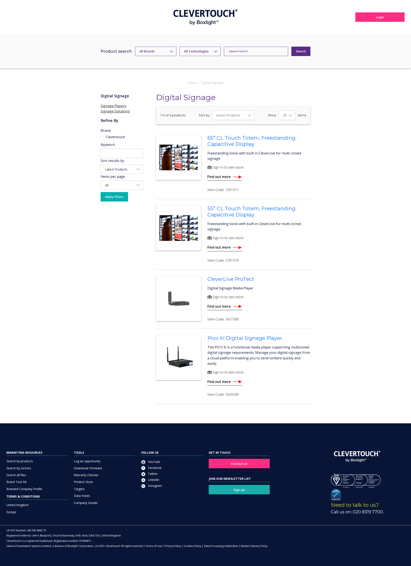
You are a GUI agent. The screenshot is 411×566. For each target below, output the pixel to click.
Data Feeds (82, 496)
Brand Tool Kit (16, 482)
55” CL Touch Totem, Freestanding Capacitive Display (251, 211)
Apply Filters (114, 197)
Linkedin (153, 480)
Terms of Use (154, 546)
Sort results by (112, 160)
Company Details (86, 503)
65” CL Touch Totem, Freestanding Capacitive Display (251, 141)
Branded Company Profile (24, 489)
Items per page (113, 176)
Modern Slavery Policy (254, 546)
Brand (105, 130)
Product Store (83, 482)
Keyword (108, 144)
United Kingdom (17, 505)
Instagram (154, 486)
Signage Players (113, 106)
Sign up (239, 490)
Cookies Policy (192, 546)
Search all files (16, 475)
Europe (11, 512)
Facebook (154, 468)
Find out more (219, 176)
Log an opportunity (87, 461)
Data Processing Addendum (221, 546)
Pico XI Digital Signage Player (244, 338)
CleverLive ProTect (230, 279)
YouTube (153, 462)
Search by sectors (18, 468)
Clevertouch (115, 137)
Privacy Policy (173, 546)
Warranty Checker (86, 475)
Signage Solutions (115, 111)
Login (380, 17)
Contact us (239, 464)
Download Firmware (88, 468)
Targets (79, 489)
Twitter (152, 474)
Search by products (19, 461)
